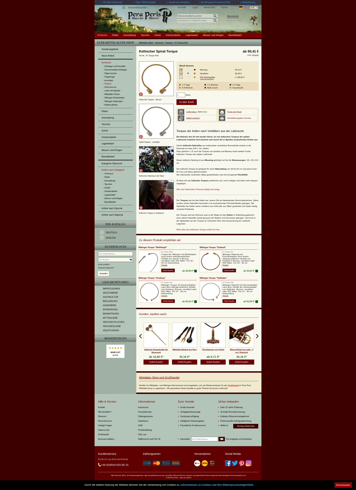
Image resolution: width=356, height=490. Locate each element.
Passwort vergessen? (106, 268)
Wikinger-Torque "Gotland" (213, 247)
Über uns (142, 434)
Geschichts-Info (115, 282)
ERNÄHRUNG (110, 309)
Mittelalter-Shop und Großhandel (159, 377)
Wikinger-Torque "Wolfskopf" (152, 247)
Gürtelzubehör (173, 35)
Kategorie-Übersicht (112, 163)
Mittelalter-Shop (146, 42)
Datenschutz (104, 430)
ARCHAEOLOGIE (112, 326)
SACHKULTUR (110, 297)
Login (195, 7)
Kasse (224, 7)
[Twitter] (235, 463)
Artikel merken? (193, 118)
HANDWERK (109, 305)
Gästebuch (143, 421)
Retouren (102, 416)
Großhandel (233, 385)
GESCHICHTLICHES (113, 322)
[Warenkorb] (253, 20)
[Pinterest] (242, 463)
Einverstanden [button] (343, 485)
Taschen (145, 35)
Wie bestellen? (104, 412)
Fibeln (115, 35)
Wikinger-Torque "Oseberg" (151, 278)
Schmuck (159, 42)
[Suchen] (214, 15)
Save (141, 94)
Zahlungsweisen (145, 416)
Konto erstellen (103, 264)
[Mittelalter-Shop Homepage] (150, 16)
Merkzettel (209, 7)
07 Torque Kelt (181, 42)
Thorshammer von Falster (213, 350)
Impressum (143, 407)
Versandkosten (145, 412)
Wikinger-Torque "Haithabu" (213, 278)
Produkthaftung (145, 430)
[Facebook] (228, 463)
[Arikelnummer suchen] (214, 20)
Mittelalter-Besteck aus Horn (185, 350)
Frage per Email (234, 112)
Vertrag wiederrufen (246, 426)
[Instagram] (248, 463)
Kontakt (182, 7)
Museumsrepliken (106, 439)
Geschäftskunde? (137, 7)
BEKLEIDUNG (110, 301)
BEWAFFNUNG (111, 314)
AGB (140, 425)
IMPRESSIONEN (111, 288)
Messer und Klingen (213, 35)
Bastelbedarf (235, 35)
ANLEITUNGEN (111, 330)
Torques (169, 42)
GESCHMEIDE (110, 293)
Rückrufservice (105, 421)
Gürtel (157, 35)
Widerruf (224, 425)
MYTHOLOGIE (110, 318)
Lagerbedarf (192, 35)
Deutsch (111, 232)
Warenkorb (233, 16)
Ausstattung (129, 35)
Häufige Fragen (105, 425)
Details (164, 265)
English (111, 238)
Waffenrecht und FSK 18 (149, 439)
